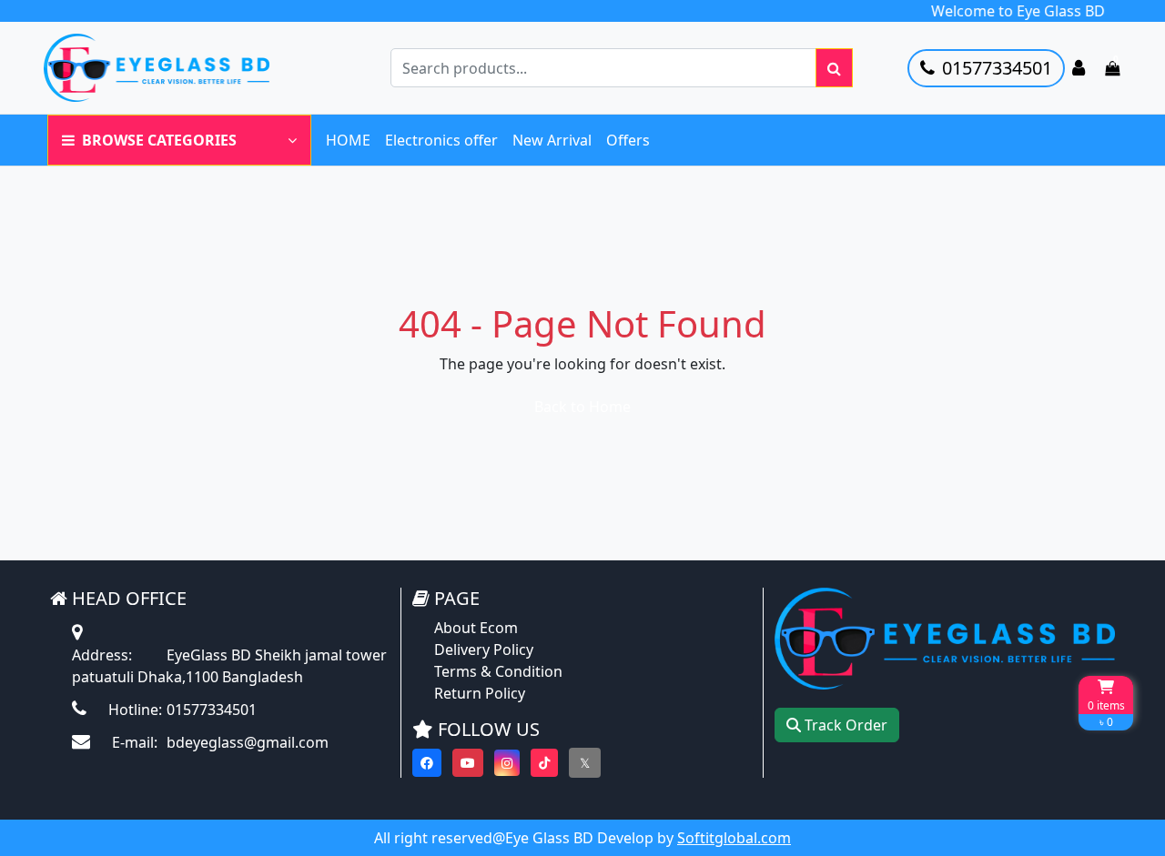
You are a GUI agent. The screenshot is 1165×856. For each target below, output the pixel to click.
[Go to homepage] (176, 67)
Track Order (844, 725)
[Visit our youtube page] (467, 763)
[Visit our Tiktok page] (544, 763)
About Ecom (476, 628)
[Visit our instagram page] (507, 763)
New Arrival (552, 140)
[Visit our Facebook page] (426, 763)
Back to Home (582, 407)
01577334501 (997, 67)
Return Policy (479, 693)
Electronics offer (441, 140)
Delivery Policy (483, 649)
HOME (348, 140)
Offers (628, 140)
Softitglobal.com (734, 838)
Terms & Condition (498, 671)
